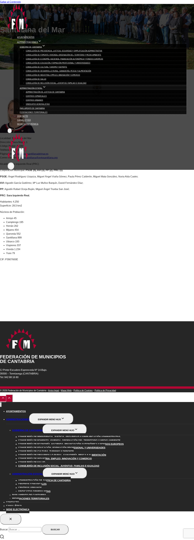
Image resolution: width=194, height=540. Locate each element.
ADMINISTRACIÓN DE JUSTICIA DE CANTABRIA (45, 92)
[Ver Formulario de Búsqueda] (10, 130)
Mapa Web (66, 390)
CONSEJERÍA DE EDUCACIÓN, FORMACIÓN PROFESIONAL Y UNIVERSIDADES (58, 63)
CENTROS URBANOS (34, 100)
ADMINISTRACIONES (17, 419)
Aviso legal (53, 390)
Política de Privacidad (105, 390)
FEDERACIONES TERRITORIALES (33, 112)
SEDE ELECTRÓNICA (27, 124)
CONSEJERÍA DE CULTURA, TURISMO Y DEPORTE (46, 67)
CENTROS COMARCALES (36, 96)
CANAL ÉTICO (24, 120)
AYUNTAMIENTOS (25, 37)
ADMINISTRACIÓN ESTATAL (27, 474)
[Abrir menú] (11, 166)
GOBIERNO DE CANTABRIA (27, 430)
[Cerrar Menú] (1, 404)
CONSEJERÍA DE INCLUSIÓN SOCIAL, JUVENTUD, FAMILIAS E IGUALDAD (56, 83)
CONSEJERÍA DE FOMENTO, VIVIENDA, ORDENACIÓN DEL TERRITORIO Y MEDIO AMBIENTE (63, 55)
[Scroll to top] (3, 398)
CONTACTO (22, 116)
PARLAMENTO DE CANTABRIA (32, 108)
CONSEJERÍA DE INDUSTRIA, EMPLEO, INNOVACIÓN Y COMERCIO (53, 75)
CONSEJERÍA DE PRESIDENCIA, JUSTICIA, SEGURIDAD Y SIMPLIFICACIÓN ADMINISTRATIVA (64, 51)
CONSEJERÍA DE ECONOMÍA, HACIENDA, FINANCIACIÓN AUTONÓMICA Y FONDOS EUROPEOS (64, 59)
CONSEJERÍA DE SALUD (36, 79)
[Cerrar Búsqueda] (10, 519)
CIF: (2, 259)
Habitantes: (6, 201)
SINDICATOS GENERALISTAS (38, 104)
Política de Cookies (83, 390)
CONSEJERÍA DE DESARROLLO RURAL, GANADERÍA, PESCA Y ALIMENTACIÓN (58, 71)
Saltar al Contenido (10, 2)
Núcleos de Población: (12, 212)
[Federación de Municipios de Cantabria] (18, 31)
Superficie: (6, 205)
